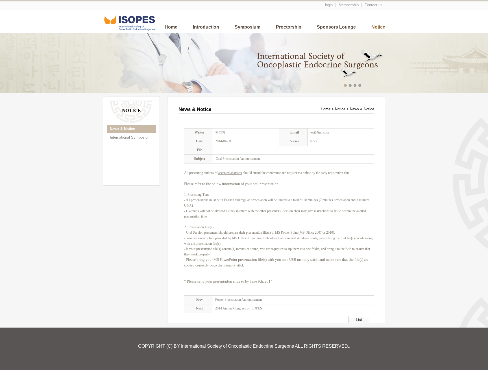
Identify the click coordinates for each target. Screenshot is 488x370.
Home (171, 27)
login (329, 5)
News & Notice (122, 129)
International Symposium (130, 137)
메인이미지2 (351, 86)
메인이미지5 (365, 86)
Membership (349, 5)
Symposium (247, 27)
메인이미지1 (346, 86)
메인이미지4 (360, 86)
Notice (378, 27)
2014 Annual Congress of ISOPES (238, 308)
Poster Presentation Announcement (238, 300)
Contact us (373, 5)
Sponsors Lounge (336, 27)
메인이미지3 (356, 86)
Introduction (206, 27)
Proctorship (288, 27)
